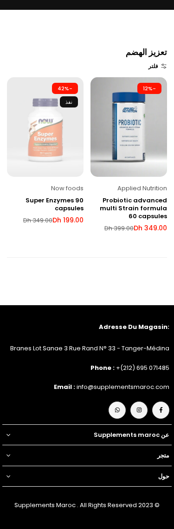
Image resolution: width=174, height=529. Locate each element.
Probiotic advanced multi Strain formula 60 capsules (133, 208)
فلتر (153, 66)
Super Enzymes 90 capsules (55, 204)
